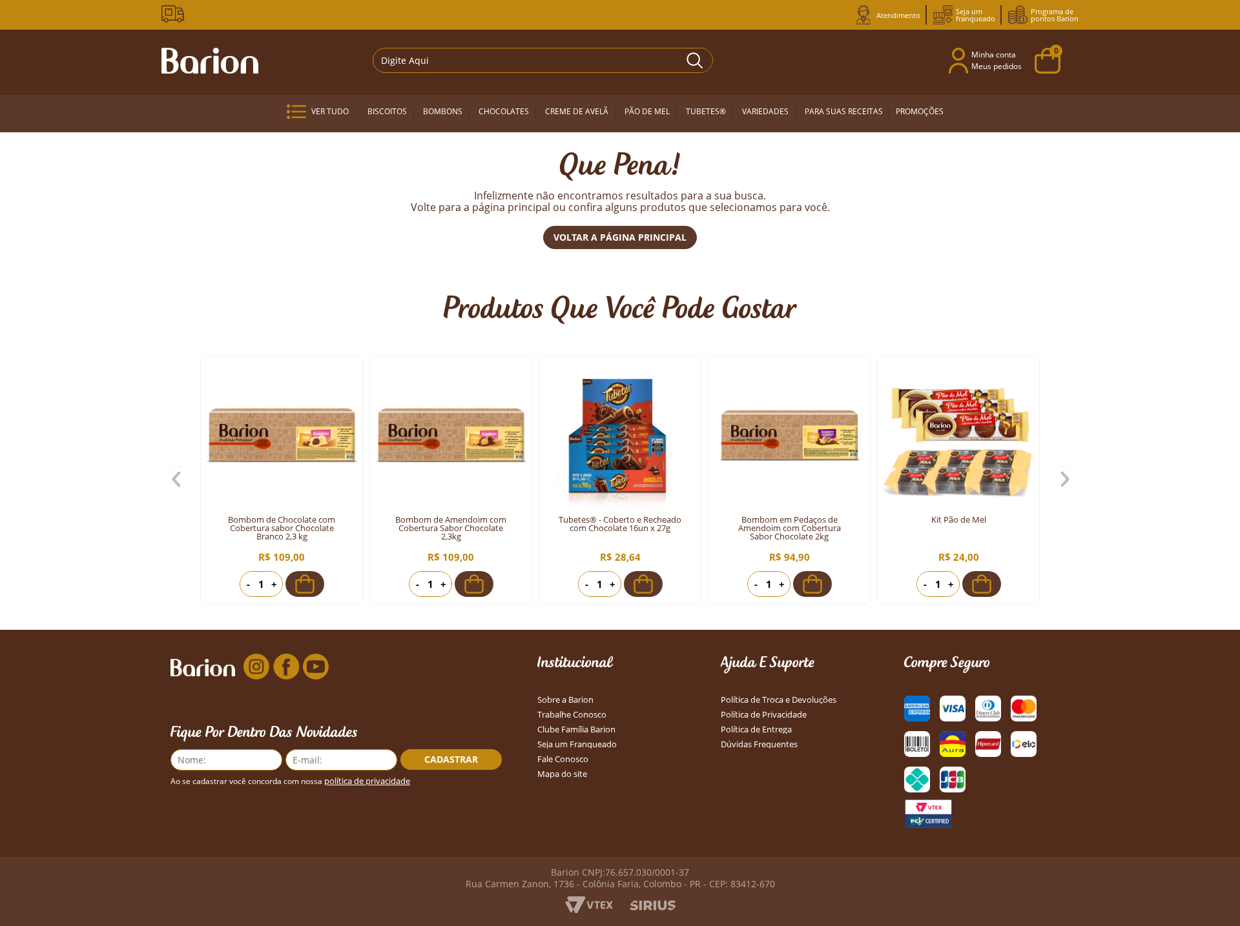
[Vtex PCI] (928, 814)
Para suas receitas (844, 111)
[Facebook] (286, 667)
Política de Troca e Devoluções (778, 700)
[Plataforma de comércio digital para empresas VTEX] (589, 909)
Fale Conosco (562, 759)
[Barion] (209, 61)
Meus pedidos (996, 66)
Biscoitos (387, 111)
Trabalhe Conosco (571, 714)
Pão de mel (647, 111)
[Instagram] (256, 667)
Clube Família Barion (576, 729)
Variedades (765, 111)
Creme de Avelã (576, 111)
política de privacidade (367, 781)
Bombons (442, 111)
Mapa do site (562, 774)
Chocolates (504, 111)
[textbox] (542, 60)
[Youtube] (316, 667)
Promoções (920, 111)
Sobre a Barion (565, 700)
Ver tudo (330, 111)
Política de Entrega (756, 729)
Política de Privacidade (764, 714)
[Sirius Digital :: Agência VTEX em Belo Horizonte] (653, 907)
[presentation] (177, 479)
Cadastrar (451, 759)
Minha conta (993, 54)
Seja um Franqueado (577, 744)
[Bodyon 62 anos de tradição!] (175, 14)
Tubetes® (706, 111)
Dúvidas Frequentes (759, 744)
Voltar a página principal (620, 237)
